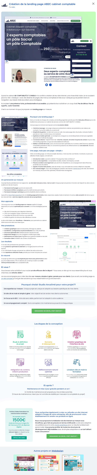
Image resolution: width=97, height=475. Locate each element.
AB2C (13, 7)
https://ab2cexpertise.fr (15, 195)
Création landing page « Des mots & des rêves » (72, 466)
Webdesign (57, 451)
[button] (46, 85)
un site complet (7, 279)
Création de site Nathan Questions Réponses (46, 466)
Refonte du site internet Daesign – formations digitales (23, 466)
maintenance (77, 168)
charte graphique (61, 425)
